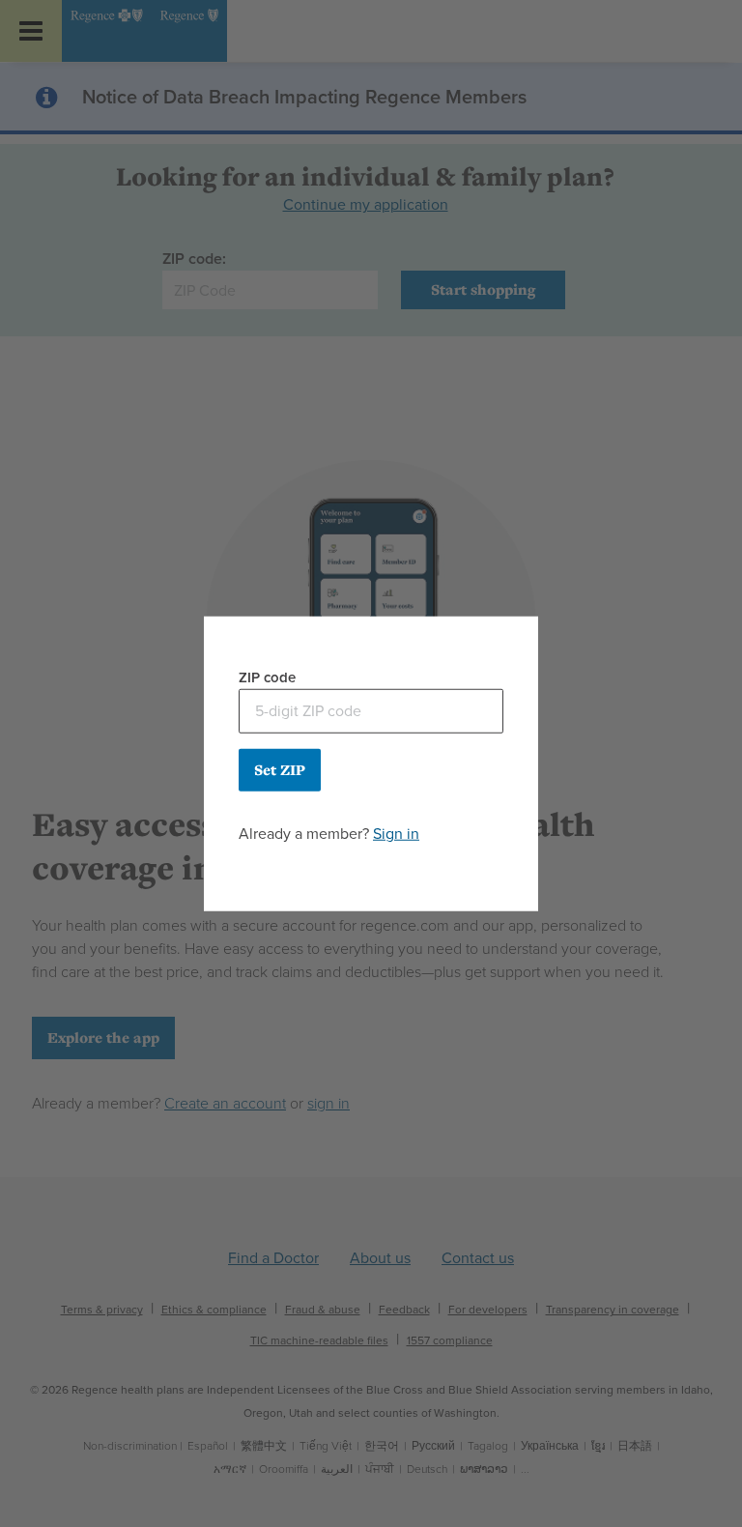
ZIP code (267, 677)
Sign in (396, 832)
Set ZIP (279, 769)
